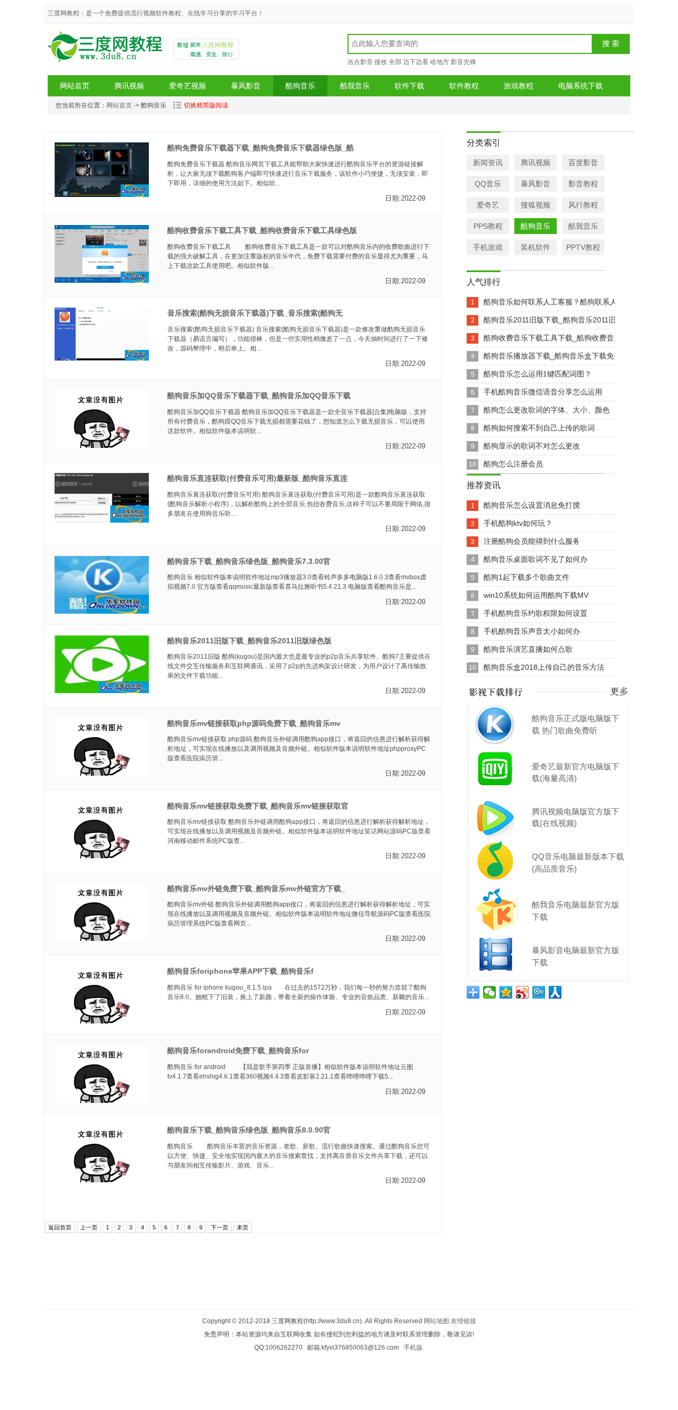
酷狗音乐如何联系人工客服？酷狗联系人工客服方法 (569, 302)
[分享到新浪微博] (522, 992)
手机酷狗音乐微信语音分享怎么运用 (543, 392)
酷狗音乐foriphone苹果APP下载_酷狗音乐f (240, 971)
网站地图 (436, 1321)
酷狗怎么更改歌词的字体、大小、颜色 (547, 410)
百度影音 (583, 162)
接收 (380, 62)
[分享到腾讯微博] (539, 992)
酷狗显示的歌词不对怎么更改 (532, 446)
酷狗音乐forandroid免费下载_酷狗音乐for (238, 1050)
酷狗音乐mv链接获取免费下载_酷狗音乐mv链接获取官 (258, 806)
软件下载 (409, 86)
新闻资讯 (488, 162)
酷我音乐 (355, 86)
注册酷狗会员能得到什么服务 (532, 541)
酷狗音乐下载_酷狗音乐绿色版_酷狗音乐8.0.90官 (249, 1130)
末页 (242, 1227)
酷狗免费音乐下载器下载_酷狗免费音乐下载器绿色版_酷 (260, 147)
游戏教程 (518, 86)
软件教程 (464, 86)
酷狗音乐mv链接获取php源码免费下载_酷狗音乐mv (254, 723)
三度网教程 (106, 51)
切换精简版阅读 (206, 105)
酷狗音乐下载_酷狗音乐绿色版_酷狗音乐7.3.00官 (249, 561)
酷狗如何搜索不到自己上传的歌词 (539, 428)
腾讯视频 (129, 86)
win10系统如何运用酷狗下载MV (536, 595)
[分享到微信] (489, 992)
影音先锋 (463, 62)
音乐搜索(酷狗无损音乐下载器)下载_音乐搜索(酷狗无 (255, 313)
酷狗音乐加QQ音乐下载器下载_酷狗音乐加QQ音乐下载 (259, 395)
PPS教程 (488, 226)
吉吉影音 (360, 62)
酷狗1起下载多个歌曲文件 (526, 577)
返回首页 (60, 1227)
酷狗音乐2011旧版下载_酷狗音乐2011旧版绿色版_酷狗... (577, 320)
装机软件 (535, 247)
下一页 (219, 1227)
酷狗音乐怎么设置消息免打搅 (532, 505)
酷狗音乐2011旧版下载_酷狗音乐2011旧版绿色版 (249, 640)
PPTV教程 (583, 247)
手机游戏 (488, 247)
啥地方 (439, 62)
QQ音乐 (488, 183)
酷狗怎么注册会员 (513, 464)
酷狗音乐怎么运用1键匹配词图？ (538, 374)
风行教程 (583, 205)
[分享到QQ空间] (506, 992)
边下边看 (416, 62)
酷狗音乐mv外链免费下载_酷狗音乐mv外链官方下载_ (256, 888)
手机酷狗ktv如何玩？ (518, 523)
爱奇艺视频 (187, 86)
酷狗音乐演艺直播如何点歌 (528, 649)
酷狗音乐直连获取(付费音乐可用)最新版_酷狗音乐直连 (257, 478)
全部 (395, 62)
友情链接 (463, 1321)
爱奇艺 (488, 205)
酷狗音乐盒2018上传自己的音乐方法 (544, 667)
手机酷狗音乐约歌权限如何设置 (535, 613)
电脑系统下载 (580, 86)
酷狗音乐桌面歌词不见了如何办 (535, 559)
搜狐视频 (535, 205)
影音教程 (583, 183)
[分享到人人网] (555, 992)
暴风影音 (246, 86)
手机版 (413, 1347)
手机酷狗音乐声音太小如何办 (532, 631)
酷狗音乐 (300, 86)
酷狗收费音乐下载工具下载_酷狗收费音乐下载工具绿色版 (262, 230)
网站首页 (75, 86)
